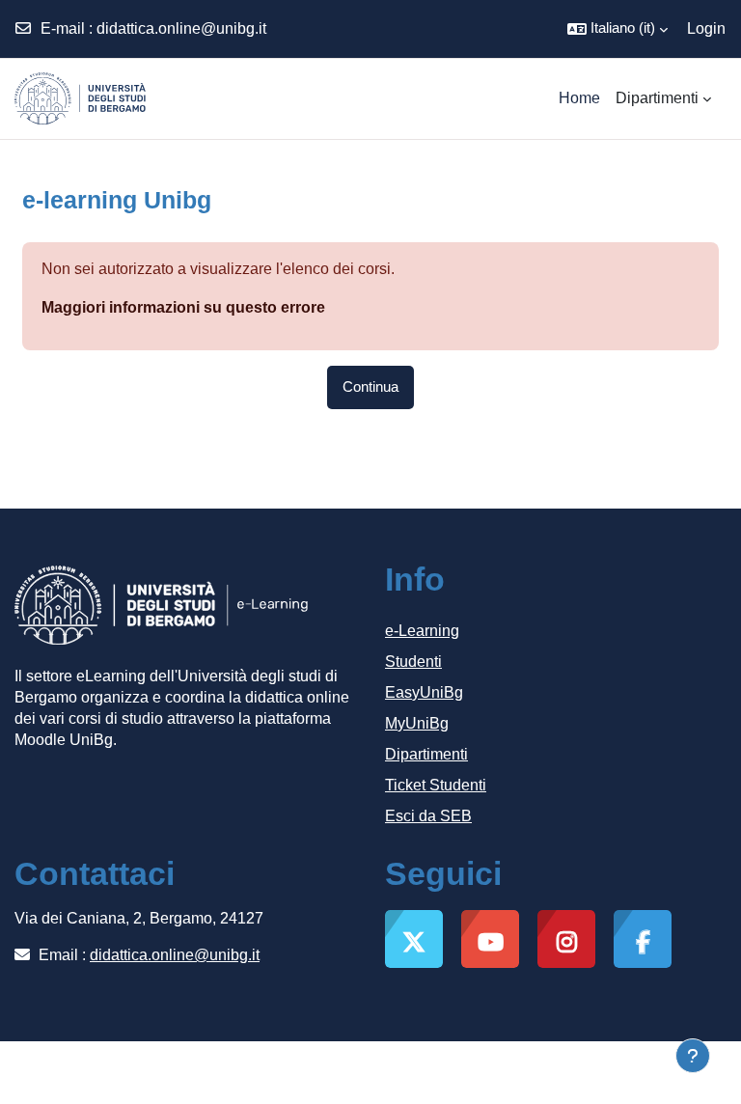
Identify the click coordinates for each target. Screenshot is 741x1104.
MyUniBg (417, 723)
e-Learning (422, 630)
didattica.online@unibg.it (181, 28)
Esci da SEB (428, 816)
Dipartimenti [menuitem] (657, 98)
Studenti (413, 661)
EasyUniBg (424, 692)
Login (706, 28)
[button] (617, 29)
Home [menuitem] (579, 98)
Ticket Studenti (435, 785)
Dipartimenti (426, 754)
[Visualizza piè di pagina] (692, 1055)
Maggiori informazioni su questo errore (183, 307)
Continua (370, 387)
